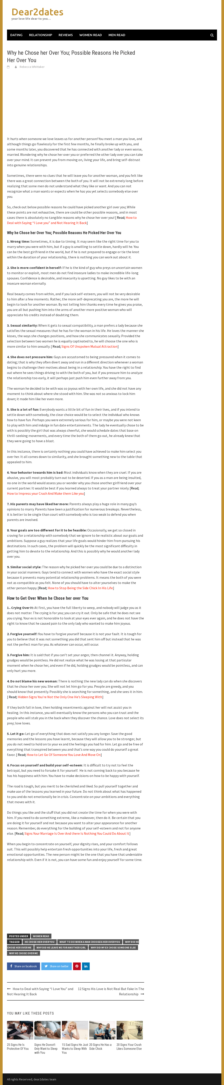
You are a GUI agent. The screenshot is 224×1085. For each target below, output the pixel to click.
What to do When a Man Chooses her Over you (90, 941)
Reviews (66, 35)
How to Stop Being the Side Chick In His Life (76, 588)
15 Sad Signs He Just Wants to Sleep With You (75, 1048)
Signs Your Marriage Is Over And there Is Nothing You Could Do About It (72, 833)
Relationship (40, 35)
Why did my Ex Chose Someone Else (113, 947)
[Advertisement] (75, 105)
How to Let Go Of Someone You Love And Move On (59, 754)
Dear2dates (37, 11)
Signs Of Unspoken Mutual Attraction (84, 346)
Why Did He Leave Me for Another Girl (61, 947)
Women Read (90, 35)
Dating (16, 35)
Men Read (116, 35)
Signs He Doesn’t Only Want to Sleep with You (46, 1048)
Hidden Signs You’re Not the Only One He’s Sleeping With (55, 697)
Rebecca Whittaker (32, 67)
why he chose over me (23, 953)
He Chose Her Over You (39, 941)
